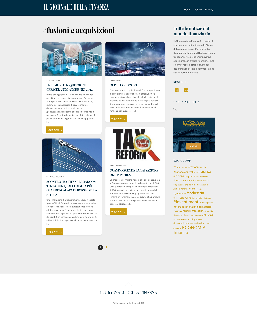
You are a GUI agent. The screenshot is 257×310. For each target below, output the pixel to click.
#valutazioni (180, 223)
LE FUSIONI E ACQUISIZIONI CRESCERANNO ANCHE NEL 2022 (69, 87)
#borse (178, 176)
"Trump (177, 167)
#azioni (193, 167)
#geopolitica (179, 193)
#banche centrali (183, 171)
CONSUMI (177, 229)
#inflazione (182, 197)
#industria (195, 193)
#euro (192, 188)
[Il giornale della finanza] (75, 7)
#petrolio (177, 211)
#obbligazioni (204, 206)
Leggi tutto (53, 129)
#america (185, 167)
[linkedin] (187, 90)
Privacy (209, 9)
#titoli (200, 219)
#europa (198, 189)
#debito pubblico (203, 181)
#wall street (203, 223)
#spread (194, 215)
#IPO (202, 203)
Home (187, 9)
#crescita (204, 177)
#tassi (200, 215)
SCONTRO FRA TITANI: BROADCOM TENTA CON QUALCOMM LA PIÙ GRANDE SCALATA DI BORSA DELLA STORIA (71, 188)
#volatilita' (192, 224)
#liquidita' (208, 203)
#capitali (189, 176)
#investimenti (186, 201)
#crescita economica (184, 180)
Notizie (198, 9)
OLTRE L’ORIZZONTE (124, 85)
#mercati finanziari (184, 206)
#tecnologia (191, 219)
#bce (196, 172)
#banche (202, 167)
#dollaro (193, 184)
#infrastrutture (197, 198)
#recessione (198, 210)
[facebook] (177, 90)
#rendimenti (184, 215)
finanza (180, 232)
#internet (207, 198)
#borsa (204, 171)
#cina (196, 176)
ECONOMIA (194, 227)
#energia (184, 189)
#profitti (186, 211)
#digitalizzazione (180, 185)
